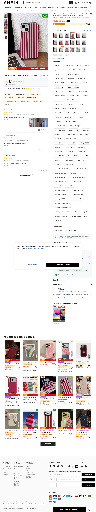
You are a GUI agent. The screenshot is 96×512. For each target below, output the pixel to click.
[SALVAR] (89, 509)
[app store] (82, 467)
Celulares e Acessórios (14, 11)
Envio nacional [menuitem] (34, 7)
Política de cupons (30, 474)
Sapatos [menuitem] (70, 7)
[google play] (85, 467)
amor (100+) (21, 97)
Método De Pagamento (29, 469)
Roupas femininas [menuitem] (53, 7)
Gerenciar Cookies (40, 504)
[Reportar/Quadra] (47, 130)
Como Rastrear (18, 475)
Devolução (17, 468)
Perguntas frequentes (28, 477)
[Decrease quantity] (63, 242)
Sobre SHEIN (6, 466)
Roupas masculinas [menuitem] (85, 7)
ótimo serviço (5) (35, 94)
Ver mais (48, 443)
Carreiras (5, 474)
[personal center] (76, 2)
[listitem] (59, 313)
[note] (12, 360)
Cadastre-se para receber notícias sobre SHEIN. (65, 471)
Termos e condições (8, 506)
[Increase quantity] (70, 242)
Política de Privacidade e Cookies (24, 504)
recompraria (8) (9, 94)
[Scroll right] (90, 7)
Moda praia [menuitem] (63, 7)
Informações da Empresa (9, 508)
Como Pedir (17, 473)
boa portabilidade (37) (22, 94)
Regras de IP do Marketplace (22, 506)
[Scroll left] (88, 7)
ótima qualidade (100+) (11, 101)
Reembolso (17, 471)
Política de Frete (18, 466)
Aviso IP (34, 506)
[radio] (55, 35)
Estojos (22, 11)
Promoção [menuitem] (43, 7)
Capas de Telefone (30, 11)
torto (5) (7, 104)
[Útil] (39, 130)
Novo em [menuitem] (26, 7)
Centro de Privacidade (8, 504)
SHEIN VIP (17, 481)
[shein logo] (11, 2)
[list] (64, 466)
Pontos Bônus (29, 472)
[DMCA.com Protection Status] (54, 502)
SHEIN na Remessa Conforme (16, 485)
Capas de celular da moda (43, 11)
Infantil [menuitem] (77, 7)
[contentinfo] (72, 497)
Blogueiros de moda (6, 471)
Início (5, 11)
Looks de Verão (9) (38, 101)
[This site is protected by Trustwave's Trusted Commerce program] (50, 502)
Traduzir (6, 119)
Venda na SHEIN (7, 468)
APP (82, 462)
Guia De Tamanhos (17, 478)
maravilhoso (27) (31, 97)
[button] (87, 2)
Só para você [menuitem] (18, 7)
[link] (79, 2)
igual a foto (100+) (10, 97)
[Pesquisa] (71, 2)
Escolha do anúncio (23, 508)
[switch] (38, 88)
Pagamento (52, 493)
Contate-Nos (29, 466)
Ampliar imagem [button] (87, 30)
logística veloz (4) (25, 101)
